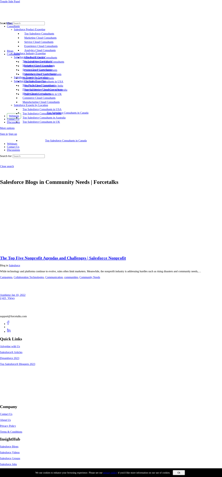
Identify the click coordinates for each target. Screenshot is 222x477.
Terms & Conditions (11, 431)
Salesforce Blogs (9, 446)
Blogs (10, 50)
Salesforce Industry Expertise (30, 81)
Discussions (13, 149)
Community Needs (89, 277)
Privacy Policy (8, 425)
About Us (5, 419)
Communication (54, 277)
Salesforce (14, 265)
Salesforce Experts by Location (31, 105)
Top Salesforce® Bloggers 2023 (17, 364)
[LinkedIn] (9, 331)
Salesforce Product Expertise (29, 57)
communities (71, 277)
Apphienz (5, 294)
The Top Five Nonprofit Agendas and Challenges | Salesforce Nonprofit (63, 258)
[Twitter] (9, 326)
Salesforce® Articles (11, 352)
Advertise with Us (10, 346)
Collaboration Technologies (29, 277)
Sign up (12, 133)
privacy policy (110, 472)
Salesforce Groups (10, 458)
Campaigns (6, 277)
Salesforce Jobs (8, 464)
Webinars (12, 143)
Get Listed (9, 399)
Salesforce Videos (10, 452)
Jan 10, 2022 (18, 294)
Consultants (13, 54)
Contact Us (13, 146)
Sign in (4, 133)
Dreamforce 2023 (9, 358)
